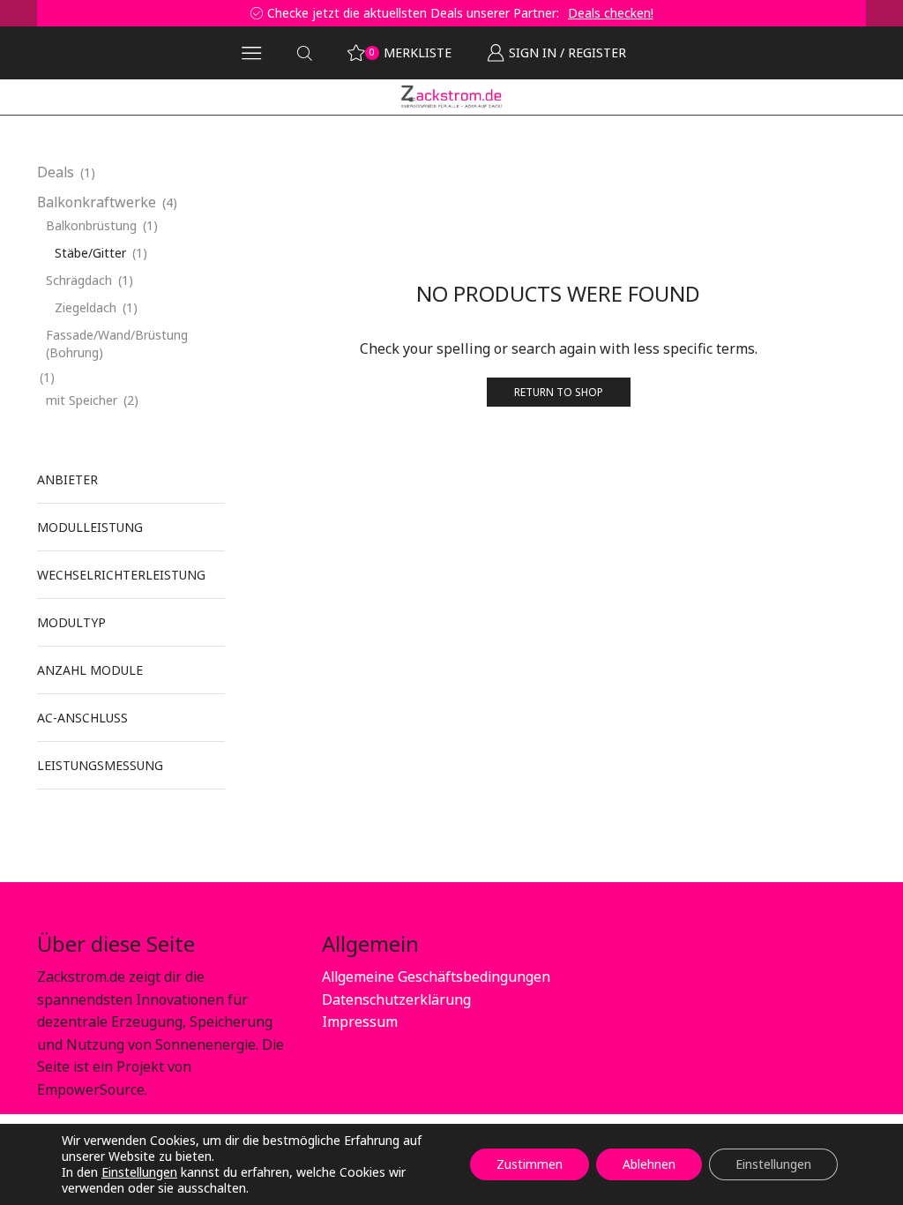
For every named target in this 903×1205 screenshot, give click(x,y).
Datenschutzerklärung (396, 999)
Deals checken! (183, 12)
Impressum (360, 1021)
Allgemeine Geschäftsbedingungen (436, 976)
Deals (55, 172)
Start (52, 143)
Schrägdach (79, 280)
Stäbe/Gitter (90, 252)
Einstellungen (139, 1172)
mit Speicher (81, 400)
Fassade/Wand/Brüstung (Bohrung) (117, 343)
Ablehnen (649, 1164)
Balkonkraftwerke (175, 143)
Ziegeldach (85, 307)
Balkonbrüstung (285, 143)
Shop (95, 143)
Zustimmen (529, 1164)
